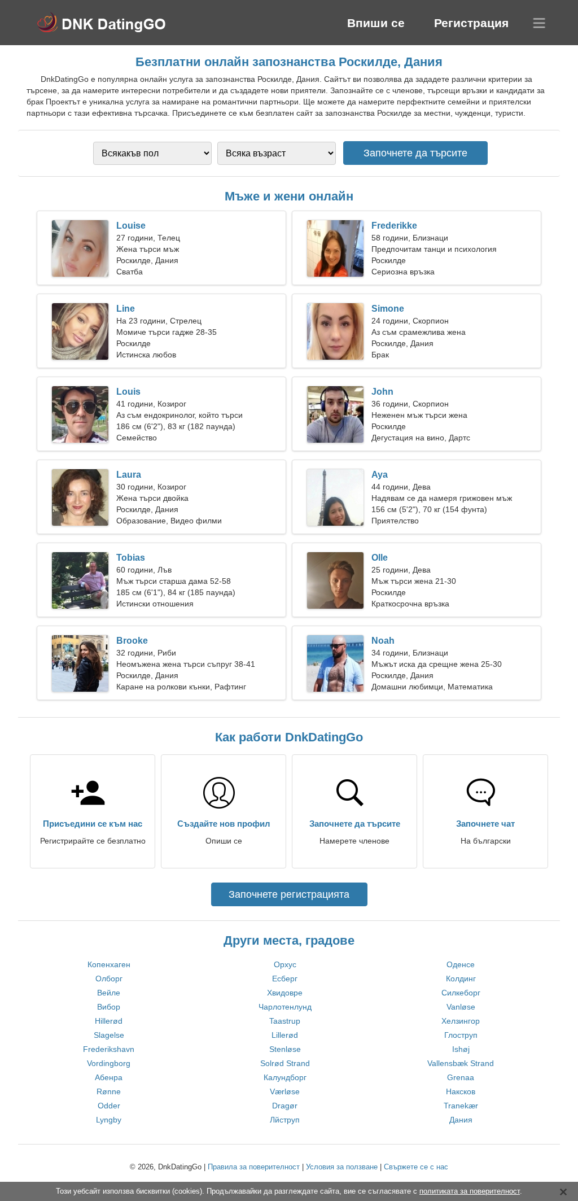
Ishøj (461, 1049)
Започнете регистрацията (289, 894)
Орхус (285, 964)
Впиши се (376, 22)
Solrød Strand (285, 1063)
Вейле (108, 992)
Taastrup (284, 1020)
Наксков (460, 1091)
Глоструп (461, 1035)
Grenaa (460, 1077)
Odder (109, 1105)
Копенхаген (108, 964)
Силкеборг (460, 992)
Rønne (109, 1091)
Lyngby (108, 1119)
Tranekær (461, 1105)
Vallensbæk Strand (460, 1063)
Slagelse (109, 1035)
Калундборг (285, 1077)
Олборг (108, 978)
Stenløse (285, 1049)
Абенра (108, 1077)
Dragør (284, 1105)
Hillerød (108, 1020)
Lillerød (285, 1035)
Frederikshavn (108, 1049)
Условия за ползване (342, 1167)
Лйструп (285, 1119)
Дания (460, 1119)
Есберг (284, 978)
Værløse (285, 1091)
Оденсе (460, 964)
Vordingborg (108, 1063)
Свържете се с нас (416, 1167)
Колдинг (461, 978)
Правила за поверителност (254, 1167)
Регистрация (471, 22)
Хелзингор (460, 1020)
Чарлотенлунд (285, 1006)
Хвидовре (285, 992)
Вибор (108, 1006)
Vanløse (460, 1006)
